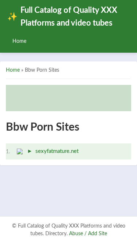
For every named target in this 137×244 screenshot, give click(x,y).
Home (19, 41)
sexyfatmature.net (57, 151)
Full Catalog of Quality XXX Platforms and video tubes (62, 17)
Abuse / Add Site (88, 233)
